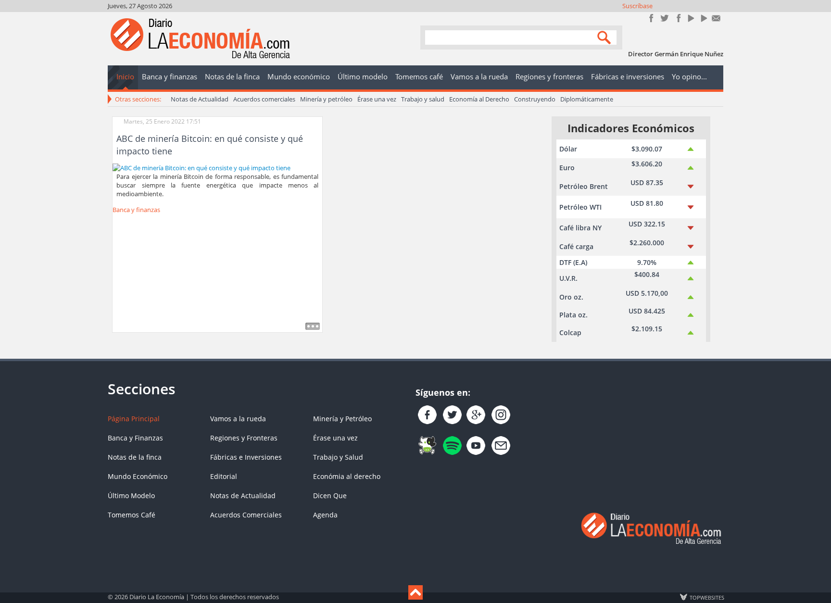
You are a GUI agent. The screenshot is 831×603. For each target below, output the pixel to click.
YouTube (690, 18)
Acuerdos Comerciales (246, 514)
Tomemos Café (131, 514)
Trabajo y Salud (338, 457)
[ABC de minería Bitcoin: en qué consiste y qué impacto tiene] (201, 167)
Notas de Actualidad (199, 99)
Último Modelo (131, 495)
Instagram (677, 18)
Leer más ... (312, 326)
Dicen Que (330, 495)
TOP (706, 597)
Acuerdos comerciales (264, 99)
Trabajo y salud (422, 99)
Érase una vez (376, 99)
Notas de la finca (135, 457)
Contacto (716, 18)
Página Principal (134, 418)
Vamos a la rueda (238, 418)
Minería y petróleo (326, 99)
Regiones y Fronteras (243, 437)
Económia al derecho (346, 476)
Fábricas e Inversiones (246, 457)
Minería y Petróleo (342, 418)
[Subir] (415, 592)
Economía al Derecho (479, 99)
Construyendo (534, 99)
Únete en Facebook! (651, 18)
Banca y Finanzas (135, 437)
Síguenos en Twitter (664, 18)
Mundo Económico (137, 476)
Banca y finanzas (136, 209)
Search (605, 36)
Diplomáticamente (586, 99)
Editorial (223, 476)
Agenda (325, 514)
